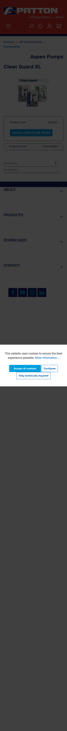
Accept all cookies (25, 368)
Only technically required (33, 375)
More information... (47, 358)
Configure (50, 368)
